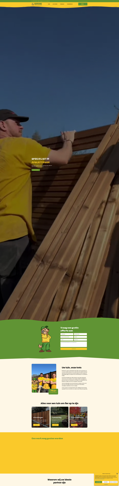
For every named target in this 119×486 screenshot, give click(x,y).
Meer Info (36, 424)
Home (49, 4)
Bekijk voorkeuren (113, 482)
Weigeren (106, 482)
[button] (117, 473)
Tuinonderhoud (70, 4)
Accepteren (98, 482)
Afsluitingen (55, 4)
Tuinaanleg (62, 4)
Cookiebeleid (106, 484)
